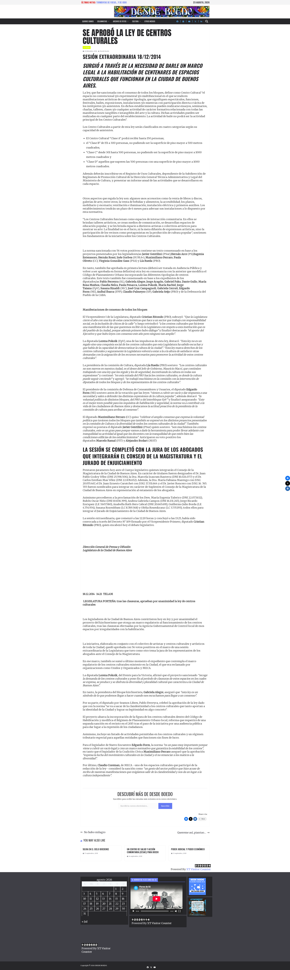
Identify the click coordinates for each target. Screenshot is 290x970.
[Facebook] (186, 819)
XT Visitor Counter (198, 869)
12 (97, 898)
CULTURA (135, 21)
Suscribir (165, 806)
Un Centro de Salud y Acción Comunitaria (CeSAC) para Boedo (143, 850)
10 (84, 898)
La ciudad (87, 47)
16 (123, 898)
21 (110, 903)
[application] (156, 898)
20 (103, 903)
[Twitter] (191, 819)
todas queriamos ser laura (109, 2)
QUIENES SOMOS (88, 21)
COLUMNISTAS (102, 21)
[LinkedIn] (195, 819)
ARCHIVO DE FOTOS (119, 21)
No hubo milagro (94, 832)
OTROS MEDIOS (149, 21)
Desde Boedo (104, 51)
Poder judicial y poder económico (188, 849)
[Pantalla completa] (179, 911)
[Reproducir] (133, 911)
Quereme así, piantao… (191, 832)
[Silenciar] (176, 911)
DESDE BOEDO (101, 965)
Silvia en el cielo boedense (96, 849)
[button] (108, 21)
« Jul (84, 921)
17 (84, 903)
